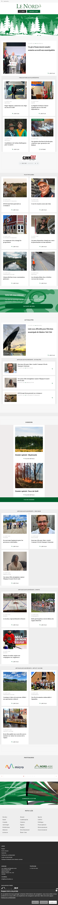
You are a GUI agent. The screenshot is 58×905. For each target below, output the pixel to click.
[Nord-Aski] (43, 766)
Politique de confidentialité (8, 897)
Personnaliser (44, 902)
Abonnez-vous (33, 11)
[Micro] (14, 766)
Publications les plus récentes (29, 77)
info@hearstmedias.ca (7, 879)
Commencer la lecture (29, 798)
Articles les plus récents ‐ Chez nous (29, 511)
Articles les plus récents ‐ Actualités (29, 359)
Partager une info (29, 306)
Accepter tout (53, 902)
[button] (22, 11)
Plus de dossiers (29, 499)
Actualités (29, 320)
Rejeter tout (35, 902)
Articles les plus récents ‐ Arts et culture (29, 668)
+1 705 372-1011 (34, 868)
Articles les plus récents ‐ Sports (29, 589)
